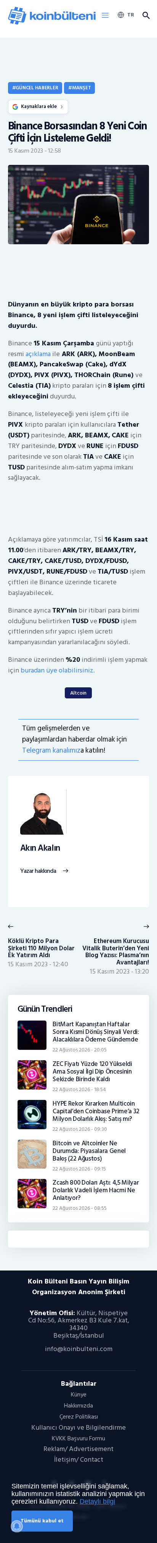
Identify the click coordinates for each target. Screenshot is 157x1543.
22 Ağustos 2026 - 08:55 (80, 1208)
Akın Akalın (40, 848)
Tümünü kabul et (42, 1520)
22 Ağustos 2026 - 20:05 (80, 1049)
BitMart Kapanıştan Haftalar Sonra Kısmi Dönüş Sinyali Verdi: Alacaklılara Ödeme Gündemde (96, 1032)
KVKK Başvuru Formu (78, 1438)
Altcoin (78, 692)
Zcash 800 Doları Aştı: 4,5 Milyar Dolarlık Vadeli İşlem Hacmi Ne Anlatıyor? (96, 1190)
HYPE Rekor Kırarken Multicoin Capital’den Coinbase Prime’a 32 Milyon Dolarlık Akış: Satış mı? (96, 1111)
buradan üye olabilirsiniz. (58, 670)
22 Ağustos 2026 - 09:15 (79, 1168)
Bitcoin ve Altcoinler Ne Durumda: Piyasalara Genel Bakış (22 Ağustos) (89, 1151)
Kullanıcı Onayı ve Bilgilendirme (78, 1427)
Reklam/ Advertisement (78, 1448)
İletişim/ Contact (78, 1459)
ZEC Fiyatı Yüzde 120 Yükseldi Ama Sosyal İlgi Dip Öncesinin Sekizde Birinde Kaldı (92, 1071)
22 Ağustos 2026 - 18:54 (79, 1089)
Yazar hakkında (38, 871)
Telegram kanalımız (51, 750)
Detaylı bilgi (97, 1501)
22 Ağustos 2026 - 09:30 (80, 1129)
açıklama (38, 354)
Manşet (81, 88)
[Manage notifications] (17, 1526)
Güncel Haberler (37, 88)
